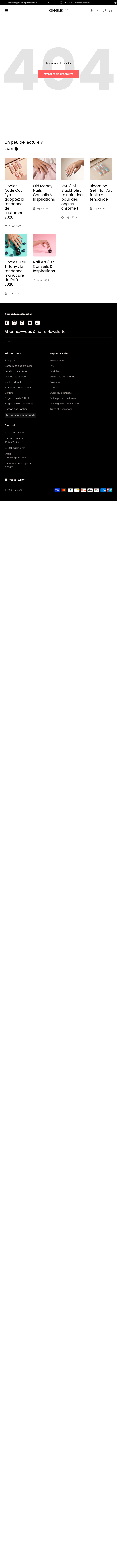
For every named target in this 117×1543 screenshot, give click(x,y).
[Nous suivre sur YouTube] (30, 323)
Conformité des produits (18, 366)
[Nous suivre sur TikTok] (37, 323)
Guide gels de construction (65, 403)
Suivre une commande (62, 376)
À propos (10, 360)
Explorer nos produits (58, 74)
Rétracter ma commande (20, 415)
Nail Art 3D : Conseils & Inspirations (44, 267)
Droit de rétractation (16, 376)
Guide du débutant (60, 392)
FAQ (52, 366)
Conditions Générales (17, 371)
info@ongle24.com (15, 457)
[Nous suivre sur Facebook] (7, 323)
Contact (54, 387)
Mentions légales (14, 382)
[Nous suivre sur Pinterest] (22, 323)
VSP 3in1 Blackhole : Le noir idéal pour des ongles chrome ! (72, 197)
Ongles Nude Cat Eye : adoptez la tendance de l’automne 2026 (14, 201)
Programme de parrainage (19, 403)
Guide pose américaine (63, 398)
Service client (57, 360)
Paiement (55, 382)
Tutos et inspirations (61, 409)
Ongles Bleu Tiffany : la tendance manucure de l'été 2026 (15, 273)
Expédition (55, 371)
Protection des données (18, 387)
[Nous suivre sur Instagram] (14, 323)
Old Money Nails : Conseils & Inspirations (44, 192)
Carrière (9, 392)
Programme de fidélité (17, 398)
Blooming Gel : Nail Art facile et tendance (101, 192)
